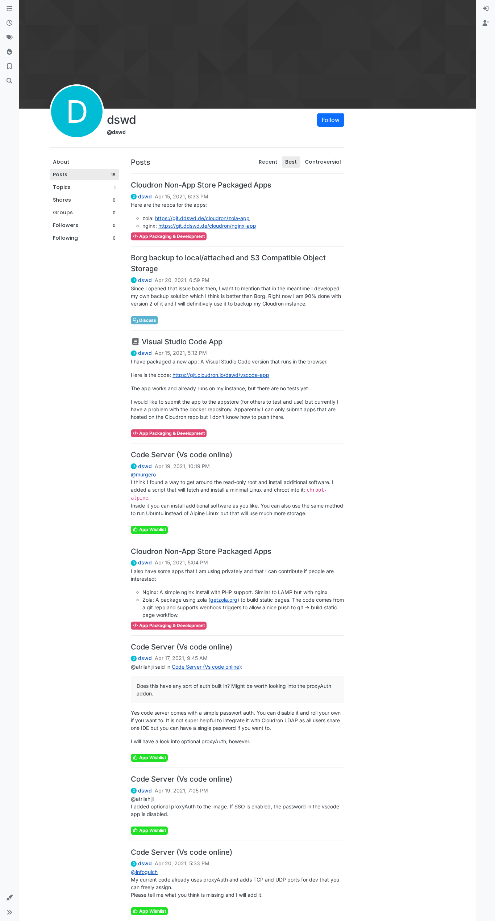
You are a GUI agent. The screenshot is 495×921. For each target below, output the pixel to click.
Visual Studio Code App (181, 341)
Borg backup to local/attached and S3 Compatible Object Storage (228, 263)
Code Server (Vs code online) (181, 454)
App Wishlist (152, 529)
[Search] (9, 81)
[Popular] (9, 52)
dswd (145, 196)
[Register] (485, 23)
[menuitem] (485, 8)
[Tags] (9, 37)
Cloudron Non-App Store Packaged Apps (201, 185)
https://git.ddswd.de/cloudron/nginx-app (207, 226)
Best (291, 161)
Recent (268, 161)
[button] (9, 898)
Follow (331, 119)
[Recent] (9, 23)
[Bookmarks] (9, 66)
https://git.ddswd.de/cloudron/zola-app (202, 218)
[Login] (485, 8)
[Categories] (9, 8)
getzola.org (223, 600)
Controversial (323, 161)
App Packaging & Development (171, 236)
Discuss (147, 320)
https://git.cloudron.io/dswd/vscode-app (220, 375)
